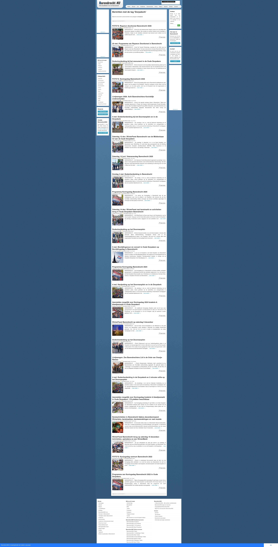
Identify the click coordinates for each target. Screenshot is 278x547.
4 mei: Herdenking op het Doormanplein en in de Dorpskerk (136, 284)
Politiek (99, 96)
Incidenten (142, 6)
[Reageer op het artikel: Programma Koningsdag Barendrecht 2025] (121, 193)
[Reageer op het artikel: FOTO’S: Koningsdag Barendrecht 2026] (122, 80)
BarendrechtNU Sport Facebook (134, 527)
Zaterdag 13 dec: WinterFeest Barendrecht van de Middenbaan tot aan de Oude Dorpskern (138, 137)
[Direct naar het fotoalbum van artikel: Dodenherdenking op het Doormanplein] (120, 231)
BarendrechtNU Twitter (132, 531)
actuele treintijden (102, 128)
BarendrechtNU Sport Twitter (133, 542)
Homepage (101, 503)
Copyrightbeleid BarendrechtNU (162, 506)
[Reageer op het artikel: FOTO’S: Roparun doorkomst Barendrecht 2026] (122, 27)
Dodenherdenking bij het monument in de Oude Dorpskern (136, 61)
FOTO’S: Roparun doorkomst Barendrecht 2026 (131, 26)
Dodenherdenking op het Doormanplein (128, 229)
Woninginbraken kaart (103, 526)
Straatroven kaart (102, 523)
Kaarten (166, 6)
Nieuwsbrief (100, 62)
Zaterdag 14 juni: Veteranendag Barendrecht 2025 (132, 156)
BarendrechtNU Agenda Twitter (134, 538)
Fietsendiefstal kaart (103, 524)
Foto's (156, 6)
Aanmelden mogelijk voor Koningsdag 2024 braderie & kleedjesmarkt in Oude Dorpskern (134, 303)
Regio (99, 98)
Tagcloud (100, 532)
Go (178, 25)
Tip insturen (157, 514)
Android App (129, 503)
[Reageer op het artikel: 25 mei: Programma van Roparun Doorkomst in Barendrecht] (120, 45)
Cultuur (99, 87)
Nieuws (100, 506)
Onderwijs (100, 94)
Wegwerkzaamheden (102, 103)
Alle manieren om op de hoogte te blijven (136, 517)
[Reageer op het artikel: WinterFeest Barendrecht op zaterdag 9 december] (123, 324)
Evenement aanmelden (160, 518)
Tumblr (128, 515)
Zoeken (171, 6)
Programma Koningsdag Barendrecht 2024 (129, 267)
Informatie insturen (103, 114)
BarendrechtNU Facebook (133, 521)
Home (128, 6)
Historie (99, 89)
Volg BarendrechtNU (102, 71)
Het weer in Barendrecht (104, 514)
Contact (176, 6)
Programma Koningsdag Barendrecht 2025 (129, 191)
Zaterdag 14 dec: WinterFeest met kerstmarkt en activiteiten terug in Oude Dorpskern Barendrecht (136, 210)
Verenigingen (100, 102)
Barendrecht (100, 84)
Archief (175, 61)
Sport (99, 100)
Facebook (100, 67)
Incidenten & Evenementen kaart (105, 521)
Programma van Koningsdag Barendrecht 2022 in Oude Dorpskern (135, 475)
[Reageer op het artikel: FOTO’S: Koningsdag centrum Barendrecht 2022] (123, 458)
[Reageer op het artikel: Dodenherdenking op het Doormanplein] (122, 231)
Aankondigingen (101, 82)
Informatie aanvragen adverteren (162, 520)
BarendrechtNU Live (103, 512)
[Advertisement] (103, 21)
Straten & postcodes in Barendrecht (106, 534)
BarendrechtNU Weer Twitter (133, 535)
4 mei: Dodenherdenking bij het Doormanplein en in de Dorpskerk (135, 117)
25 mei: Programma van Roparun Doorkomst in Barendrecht (137, 43)
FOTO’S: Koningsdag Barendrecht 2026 (128, 79)
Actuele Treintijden (103, 132)
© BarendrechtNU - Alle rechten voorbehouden (165, 503)
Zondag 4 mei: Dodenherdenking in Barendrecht (132, 174)
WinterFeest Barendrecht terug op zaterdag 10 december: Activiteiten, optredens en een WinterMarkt (135, 437)
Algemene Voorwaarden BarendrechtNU (164, 508)
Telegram (100, 65)
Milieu (99, 91)
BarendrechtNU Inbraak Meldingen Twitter (136, 536)
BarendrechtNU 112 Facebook (134, 525)
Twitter (99, 63)
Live (138, 6)
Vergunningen (101, 528)
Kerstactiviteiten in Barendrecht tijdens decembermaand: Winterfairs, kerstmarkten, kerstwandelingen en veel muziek (136, 418)
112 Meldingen (101, 508)
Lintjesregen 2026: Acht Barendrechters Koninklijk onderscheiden (133, 97)
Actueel (133, 6)
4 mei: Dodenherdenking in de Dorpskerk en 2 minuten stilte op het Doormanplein (138, 378)
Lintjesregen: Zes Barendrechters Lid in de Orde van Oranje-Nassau (137, 358)
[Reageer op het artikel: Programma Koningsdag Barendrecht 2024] (120, 268)
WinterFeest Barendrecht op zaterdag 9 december (132, 322)
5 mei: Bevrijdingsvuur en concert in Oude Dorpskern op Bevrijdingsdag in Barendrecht (135, 248)
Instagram (100, 69)
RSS (128, 506)
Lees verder (140, 34)
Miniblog (100, 510)
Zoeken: (172, 23)
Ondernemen (100, 93)
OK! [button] (271, 545)
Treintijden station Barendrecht (105, 515)
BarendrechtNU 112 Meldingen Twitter (135, 533)
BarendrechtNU (101, 85)
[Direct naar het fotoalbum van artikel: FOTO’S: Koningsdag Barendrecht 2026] (121, 80)
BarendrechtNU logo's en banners (162, 505)
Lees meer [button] (28, 545)
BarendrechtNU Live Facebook (134, 523)
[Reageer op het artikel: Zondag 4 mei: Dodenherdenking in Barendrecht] (121, 176)
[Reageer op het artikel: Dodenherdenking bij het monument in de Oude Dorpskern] (121, 63)
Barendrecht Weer (175, 43)
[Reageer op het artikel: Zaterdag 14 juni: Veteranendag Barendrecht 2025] (121, 158)
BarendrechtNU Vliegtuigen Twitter (134, 540)
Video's (160, 6)
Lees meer (162, 37)
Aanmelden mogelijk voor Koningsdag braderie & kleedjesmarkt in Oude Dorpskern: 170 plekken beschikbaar (138, 398)
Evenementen (150, 6)
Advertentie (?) (103, 31)
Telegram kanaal (130, 514)
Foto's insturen (103, 111)
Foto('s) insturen (158, 516)
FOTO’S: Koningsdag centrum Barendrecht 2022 (132, 456)
